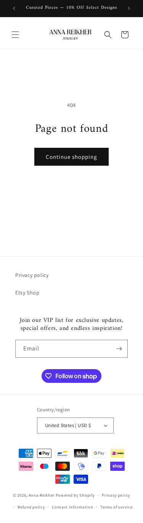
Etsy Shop (27, 292)
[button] (15, 34)
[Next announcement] (129, 8)
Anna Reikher (42, 495)
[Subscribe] (119, 349)
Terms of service (116, 507)
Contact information (72, 507)
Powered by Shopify (75, 495)
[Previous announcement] (14, 8)
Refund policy (31, 507)
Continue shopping (71, 156)
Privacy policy (31, 275)
